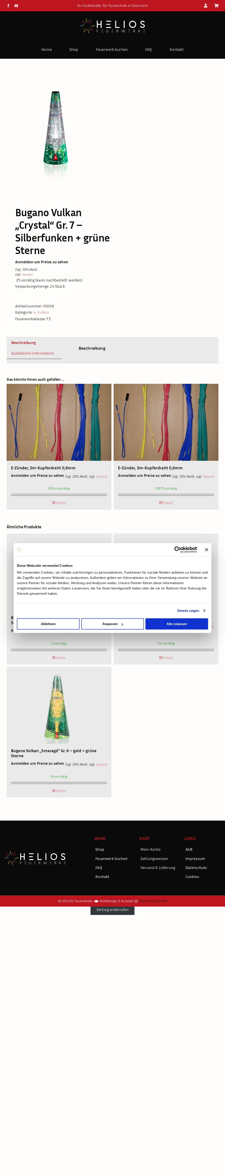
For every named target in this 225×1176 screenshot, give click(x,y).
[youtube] (16, 5)
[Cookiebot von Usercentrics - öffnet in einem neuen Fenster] (177, 549)
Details (61, 503)
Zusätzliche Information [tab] (32, 353)
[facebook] (8, 5)
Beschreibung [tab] (23, 342)
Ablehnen (48, 624)
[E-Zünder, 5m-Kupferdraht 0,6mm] (59, 422)
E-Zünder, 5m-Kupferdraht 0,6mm (43, 467)
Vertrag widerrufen (112, 909)
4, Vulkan (41, 312)
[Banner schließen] (206, 549)
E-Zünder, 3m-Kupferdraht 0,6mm (150, 467)
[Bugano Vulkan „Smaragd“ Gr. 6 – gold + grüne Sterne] (59, 705)
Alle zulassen (177, 624)
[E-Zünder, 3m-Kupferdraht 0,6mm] (166, 422)
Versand (27, 274)
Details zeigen (188, 611)
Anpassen (110, 624)
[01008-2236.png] (57, 129)
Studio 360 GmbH (153, 901)
